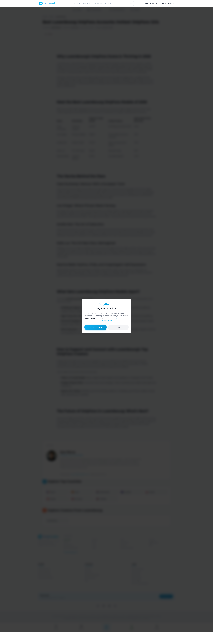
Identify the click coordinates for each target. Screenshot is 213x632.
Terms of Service (118, 318)
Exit (118, 327)
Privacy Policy (106, 321)
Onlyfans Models (151, 3)
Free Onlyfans (168, 3)
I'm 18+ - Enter (95, 327)
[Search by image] (131, 4)
